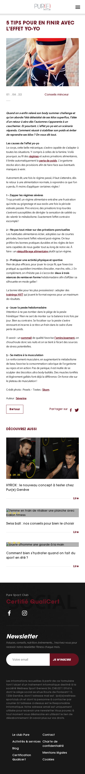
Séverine (21, 398)
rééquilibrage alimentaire (32, 251)
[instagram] (24, 613)
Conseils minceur (57, 94)
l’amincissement (64, 338)
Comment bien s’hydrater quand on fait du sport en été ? (40, 555)
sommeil (26, 338)
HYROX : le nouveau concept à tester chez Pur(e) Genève (40, 487)
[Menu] (78, 7)
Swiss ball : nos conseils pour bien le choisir (40, 523)
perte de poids (48, 161)
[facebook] (9, 613)
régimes (34, 156)
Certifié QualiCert (32, 601)
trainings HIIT (14, 295)
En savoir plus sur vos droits (47, 717)
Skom (45, 390)
